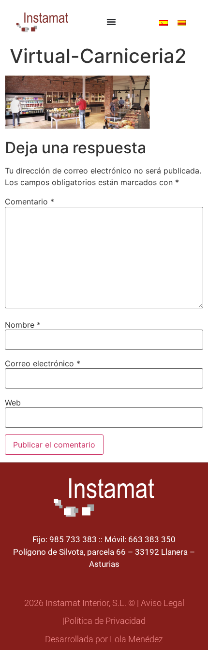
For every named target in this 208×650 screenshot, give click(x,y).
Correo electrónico (42, 363)
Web (13, 402)
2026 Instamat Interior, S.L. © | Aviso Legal (104, 603)
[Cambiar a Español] (163, 22)
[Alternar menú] (111, 22)
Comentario (29, 201)
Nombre (23, 325)
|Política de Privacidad (104, 621)
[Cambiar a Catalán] (182, 22)
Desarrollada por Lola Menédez (104, 639)
